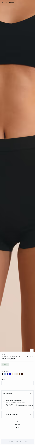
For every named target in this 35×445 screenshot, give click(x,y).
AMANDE (3, 354)
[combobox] (17, 383)
